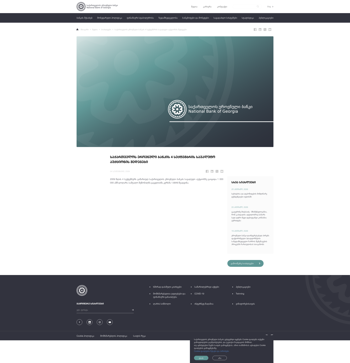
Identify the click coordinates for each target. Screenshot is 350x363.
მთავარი (85, 29)
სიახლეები (106, 29)
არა (219, 358)
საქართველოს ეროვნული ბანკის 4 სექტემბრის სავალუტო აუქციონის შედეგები (151, 29)
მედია (95, 29)
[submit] (258, 6)
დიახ (201, 358)
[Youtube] (110, 322)
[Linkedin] (260, 29)
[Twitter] (265, 29)
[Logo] (97, 6)
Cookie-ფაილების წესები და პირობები (211, 351)
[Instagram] (100, 322)
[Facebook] (255, 29)
